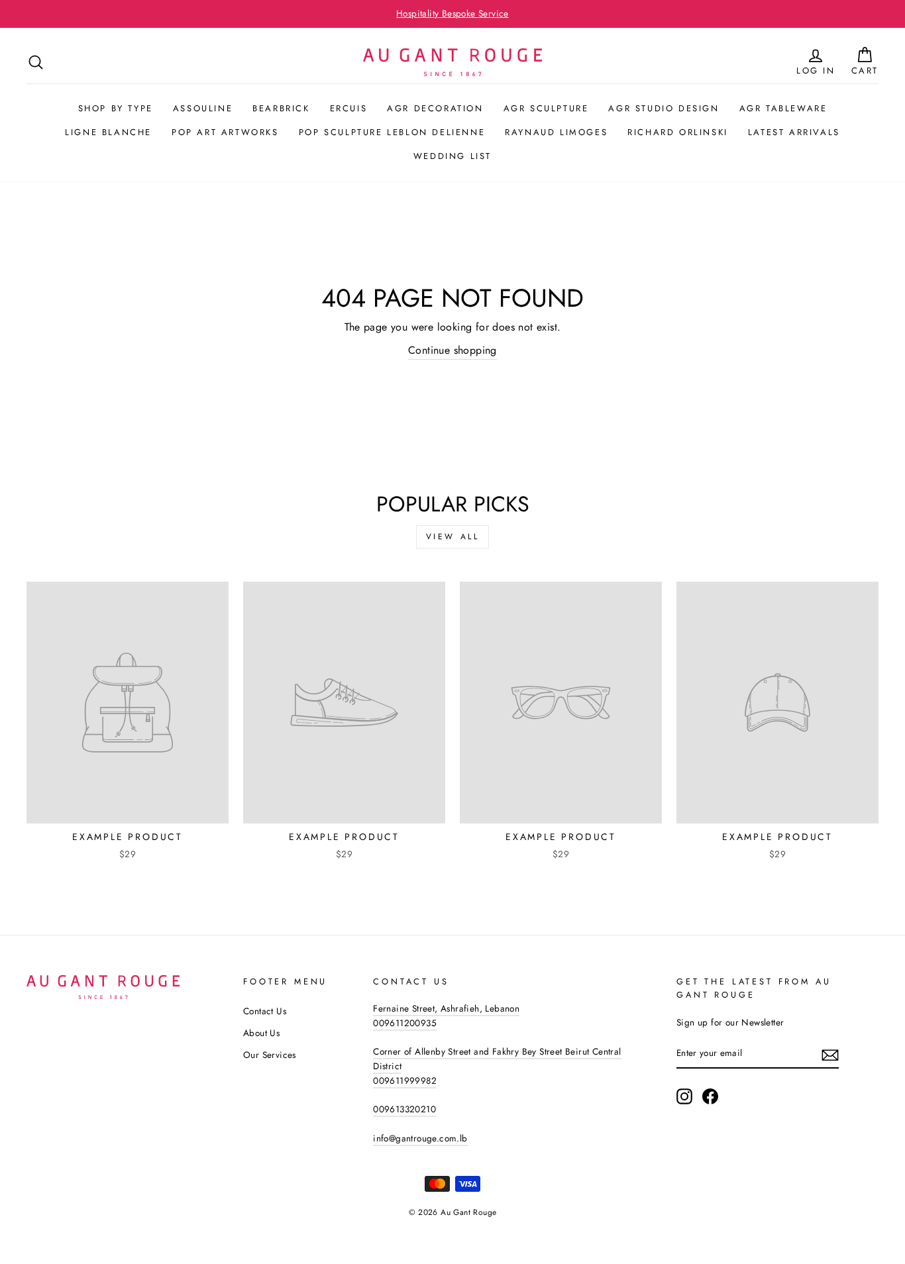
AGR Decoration (435, 108)
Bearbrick (280, 108)
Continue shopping (452, 350)
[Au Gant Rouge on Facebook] (710, 1096)
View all (453, 537)
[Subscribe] (830, 1054)
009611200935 (405, 1022)
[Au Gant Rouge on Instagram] (684, 1096)
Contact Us (264, 1011)
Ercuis (349, 108)
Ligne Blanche (108, 132)
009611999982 (405, 1080)
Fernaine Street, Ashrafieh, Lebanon (446, 1008)
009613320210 (404, 1109)
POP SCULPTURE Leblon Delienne (392, 132)
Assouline (203, 108)
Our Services (269, 1054)
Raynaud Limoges (556, 132)
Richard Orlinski (677, 132)
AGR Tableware (783, 108)
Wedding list (452, 156)
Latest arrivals (794, 132)
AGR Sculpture (546, 108)
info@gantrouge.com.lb (420, 1138)
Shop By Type (115, 108)
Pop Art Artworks (225, 132)
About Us (261, 1032)
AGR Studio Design (663, 108)
